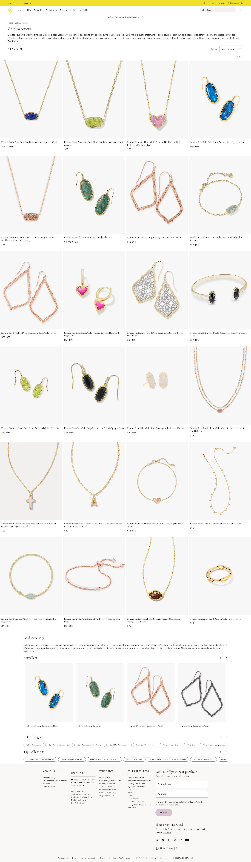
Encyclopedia (133, 799)
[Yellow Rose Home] (28, 3)
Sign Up (164, 812)
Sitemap (103, 858)
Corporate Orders (106, 796)
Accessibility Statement (85, 858)
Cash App (131, 793)
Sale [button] (75, 10)
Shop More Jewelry (135, 802)
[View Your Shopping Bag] (240, 10)
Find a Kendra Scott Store (81, 797)
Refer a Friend (49, 787)
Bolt (129, 790)
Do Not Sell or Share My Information (151, 858)
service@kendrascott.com (82, 794)
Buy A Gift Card (77, 803)
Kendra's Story (49, 778)
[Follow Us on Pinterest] (175, 840)
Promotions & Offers (135, 778)
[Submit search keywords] (203, 9)
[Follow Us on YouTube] (187, 840)
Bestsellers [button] (39, 10)
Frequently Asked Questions (139, 781)
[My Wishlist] (209, 3)
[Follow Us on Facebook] (163, 840)
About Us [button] (84, 10)
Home (10, 23)
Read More (13, 41)
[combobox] (218, 9)
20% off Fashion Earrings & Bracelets (123, 17)
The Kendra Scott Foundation (55, 781)
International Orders (107, 790)
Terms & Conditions (107, 787)
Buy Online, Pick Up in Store (110, 781)
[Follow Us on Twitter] (169, 840)
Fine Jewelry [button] (51, 10)
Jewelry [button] (21, 10)
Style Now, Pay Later (135, 787)
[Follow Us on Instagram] (157, 840)
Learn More (167, 832)
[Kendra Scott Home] (14, 3)
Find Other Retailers (79, 800)
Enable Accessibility (235, 3)
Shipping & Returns (107, 784)
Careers (46, 784)
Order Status (104, 778)
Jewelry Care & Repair (136, 784)
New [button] (29, 10)
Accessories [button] (65, 10)
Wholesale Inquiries (107, 793)
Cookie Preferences (121, 858)
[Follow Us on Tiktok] (180, 840)
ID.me (129, 796)
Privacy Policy (173, 805)
